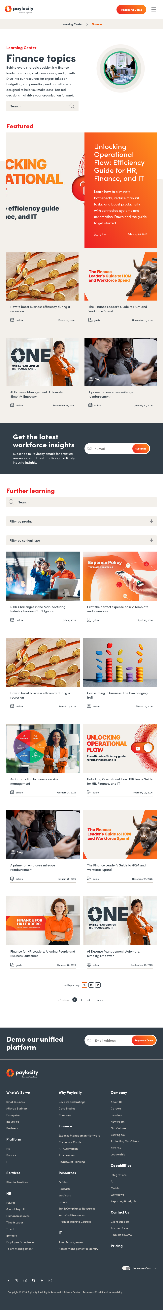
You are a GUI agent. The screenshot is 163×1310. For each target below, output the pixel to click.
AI (112, 1181)
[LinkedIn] (8, 1280)
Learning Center (72, 24)
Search (23, 502)
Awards (116, 1148)
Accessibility (115, 1292)
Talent (10, 1229)
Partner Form (119, 1228)
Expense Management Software (79, 1135)
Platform (13, 1139)
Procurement (67, 1155)
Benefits (11, 1235)
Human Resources (17, 1216)
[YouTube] (42, 1280)
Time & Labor (14, 1222)
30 (98, 985)
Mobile (115, 1188)
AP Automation (68, 1148)
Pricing (117, 1245)
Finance (96, 24)
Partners (12, 1128)
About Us (116, 1102)
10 (84, 985)
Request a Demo (121, 1235)
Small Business (15, 1102)
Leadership (118, 1154)
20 (91, 985)
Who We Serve (18, 1092)
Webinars (65, 1195)
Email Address (105, 1040)
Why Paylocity (70, 1092)
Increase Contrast (145, 1268)
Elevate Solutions (17, 1182)
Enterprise (13, 1115)
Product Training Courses (75, 1221)
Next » (100, 999)
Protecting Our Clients (125, 1141)
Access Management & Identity (78, 1249)
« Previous (63, 999)
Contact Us (120, 1212)
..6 (88, 999)
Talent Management (19, 1249)
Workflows (117, 1194)
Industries (12, 1121)
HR (8, 1148)
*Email (100, 448)
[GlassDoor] (33, 1280)
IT (7, 1162)
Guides (63, 1182)
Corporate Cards (70, 1142)
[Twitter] (17, 1280)
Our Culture (118, 1128)
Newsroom (117, 1121)
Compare (65, 1115)
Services (13, 1172)
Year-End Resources (71, 1215)
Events (63, 1202)
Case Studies (67, 1108)
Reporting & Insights (123, 1201)
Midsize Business (16, 1108)
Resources (67, 1172)
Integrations (118, 1175)
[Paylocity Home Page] (19, 10)
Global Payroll (15, 1209)
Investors (116, 1115)
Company (119, 1092)
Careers (116, 1108)
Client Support (120, 1221)
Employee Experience (20, 1242)
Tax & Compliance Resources (77, 1208)
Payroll (10, 1203)
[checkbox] (126, 1268)
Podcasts (64, 1189)
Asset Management (71, 1242)
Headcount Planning (72, 1162)
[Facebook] (25, 1280)
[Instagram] (50, 1280)
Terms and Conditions (95, 1292)
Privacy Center (72, 1292)
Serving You (118, 1135)
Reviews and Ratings (72, 1102)
